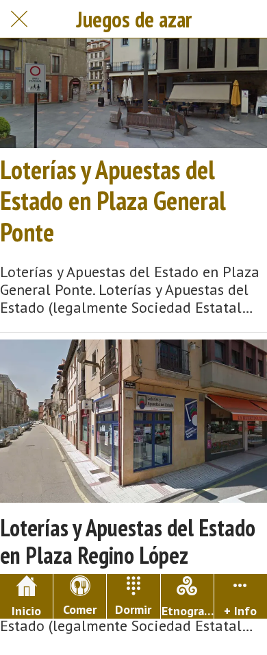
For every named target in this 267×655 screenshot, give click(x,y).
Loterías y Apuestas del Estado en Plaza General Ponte (113, 201)
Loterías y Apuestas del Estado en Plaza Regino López (127, 542)
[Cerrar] (19, 19)
